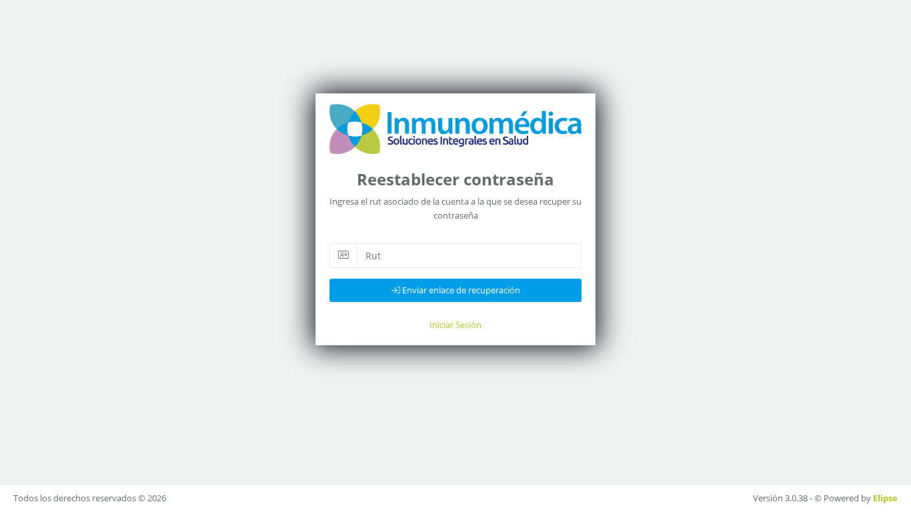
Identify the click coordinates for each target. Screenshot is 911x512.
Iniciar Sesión (455, 325)
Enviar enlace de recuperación (460, 290)
